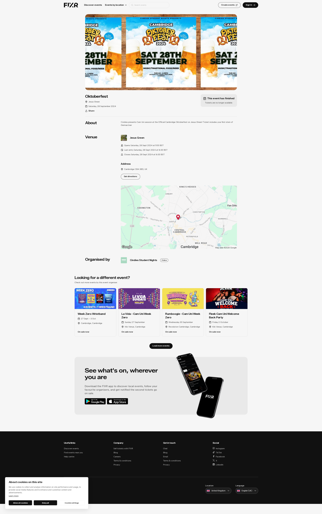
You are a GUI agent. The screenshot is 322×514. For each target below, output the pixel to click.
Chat (165, 448)
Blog (115, 452)
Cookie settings (72, 503)
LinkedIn (219, 464)
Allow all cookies (20, 503)
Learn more (13, 496)
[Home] (71, 5)
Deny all (45, 503)
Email (165, 456)
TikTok (219, 452)
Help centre (69, 456)
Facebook (220, 456)
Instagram (220, 448)
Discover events (93, 5)
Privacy (116, 464)
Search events (140, 5)
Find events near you (73, 452)
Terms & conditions (122, 460)
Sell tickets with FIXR (123, 448)
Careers (117, 456)
